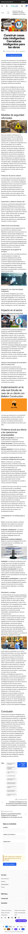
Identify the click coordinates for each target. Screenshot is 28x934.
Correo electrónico (9, 834)
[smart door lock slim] (14, 559)
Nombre (5, 827)
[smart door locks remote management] (14, 285)
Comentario (7, 841)
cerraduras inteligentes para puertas (11, 469)
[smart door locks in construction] (14, 405)
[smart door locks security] (14, 132)
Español (23, 1)
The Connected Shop (11, 931)
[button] (2, 6)
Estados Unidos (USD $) (7, 1)
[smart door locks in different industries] (14, 327)
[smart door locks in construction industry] (14, 648)
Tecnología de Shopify (19, 931)
